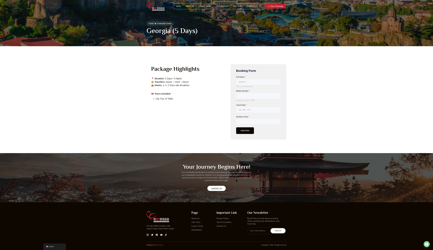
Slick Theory (159, 245)
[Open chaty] (427, 244)
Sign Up (278, 231)
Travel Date (241, 105)
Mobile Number (243, 91)
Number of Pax (242, 117)
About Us (190, 6)
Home (178, 6)
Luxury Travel (205, 6)
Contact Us (252, 6)
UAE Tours (237, 6)
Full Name (241, 77)
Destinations (222, 6)
